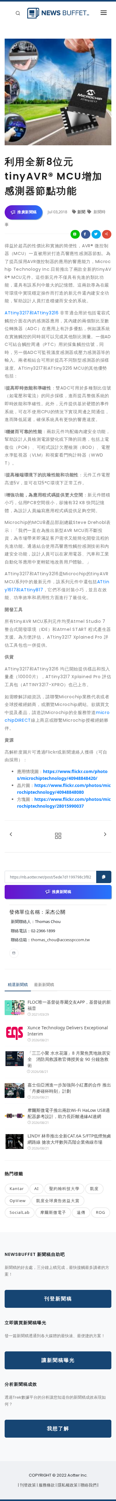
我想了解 (58, 1428)
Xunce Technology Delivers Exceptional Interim (68, 1031)
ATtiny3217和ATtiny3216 (32, 313)
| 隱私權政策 (67, 1485)
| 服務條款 (46, 1485)
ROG (100, 1212)
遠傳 (81, 1212)
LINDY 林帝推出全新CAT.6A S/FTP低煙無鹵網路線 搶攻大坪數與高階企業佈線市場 (69, 1139)
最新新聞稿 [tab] (44, 984)
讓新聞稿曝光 (58, 1360)
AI (36, 1188)
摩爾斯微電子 (53, 1212)
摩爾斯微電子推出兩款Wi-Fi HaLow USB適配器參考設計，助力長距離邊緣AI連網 (69, 1113)
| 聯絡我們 (88, 1485)
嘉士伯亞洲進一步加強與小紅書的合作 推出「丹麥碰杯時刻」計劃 (69, 1088)
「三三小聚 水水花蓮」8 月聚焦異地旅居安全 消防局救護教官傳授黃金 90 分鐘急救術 (69, 1059)
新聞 (81, 212)
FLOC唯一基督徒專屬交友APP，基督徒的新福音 (69, 1005)
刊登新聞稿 (58, 1298)
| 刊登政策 (27, 1485)
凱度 (94, 1188)
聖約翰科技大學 (64, 1188)
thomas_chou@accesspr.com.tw (60, 939)
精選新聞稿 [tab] (18, 984)
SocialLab (20, 1212)
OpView (18, 1200)
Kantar (17, 1188)
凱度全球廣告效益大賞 (57, 1200)
